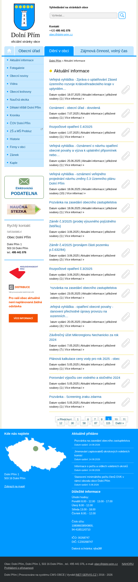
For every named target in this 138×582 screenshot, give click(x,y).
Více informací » (74, 98)
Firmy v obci (17, 147)
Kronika (15, 115)
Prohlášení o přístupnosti (18, 567)
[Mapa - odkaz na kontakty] (35, 454)
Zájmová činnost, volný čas (103, 51)
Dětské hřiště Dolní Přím (25, 107)
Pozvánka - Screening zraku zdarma (75, 397)
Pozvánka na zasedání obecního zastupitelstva (83, 202)
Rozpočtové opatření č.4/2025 (70, 127)
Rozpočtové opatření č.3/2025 (70, 269)
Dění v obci (59, 51)
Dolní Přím (55, 60)
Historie (15, 139)
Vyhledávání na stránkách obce (68, 7)
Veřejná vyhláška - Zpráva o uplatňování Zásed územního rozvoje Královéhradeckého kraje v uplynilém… (83, 84)
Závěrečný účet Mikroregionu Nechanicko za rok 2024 (83, 337)
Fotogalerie (17, 67)
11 (124, 419)
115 (108, 423)
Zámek (14, 154)
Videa (13, 83)
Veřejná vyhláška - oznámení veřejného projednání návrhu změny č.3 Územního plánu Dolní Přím (82, 178)
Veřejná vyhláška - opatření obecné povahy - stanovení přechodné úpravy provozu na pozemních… (81, 311)
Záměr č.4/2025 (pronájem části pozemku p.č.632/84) (79, 247)
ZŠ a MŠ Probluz (21, 131)
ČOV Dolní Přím (20, 123)
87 (95, 423)
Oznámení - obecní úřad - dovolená (74, 108)
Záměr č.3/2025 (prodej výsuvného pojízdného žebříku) (82, 224)
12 (60, 423)
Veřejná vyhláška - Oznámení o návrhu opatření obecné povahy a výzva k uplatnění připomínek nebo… (83, 150)
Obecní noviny (19, 75)
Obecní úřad (29, 51)
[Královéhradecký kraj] (24, 271)
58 (84, 423)
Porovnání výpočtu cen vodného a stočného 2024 (84, 377)
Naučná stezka (19, 99)
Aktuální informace (22, 60)
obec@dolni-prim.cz (61, 34)
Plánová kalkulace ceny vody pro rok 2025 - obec (84, 359)
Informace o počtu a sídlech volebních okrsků (101, 466)
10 (116, 419)
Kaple (13, 162)
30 (72, 423)
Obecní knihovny (20, 91)
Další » (120, 423)
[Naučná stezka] (24, 209)
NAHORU (128, 563)
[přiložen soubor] (125, 89)
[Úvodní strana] (9, 50)
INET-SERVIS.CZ (85, 574)
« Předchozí (65, 419)
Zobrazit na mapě (14, 486)
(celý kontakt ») (14, 231)
